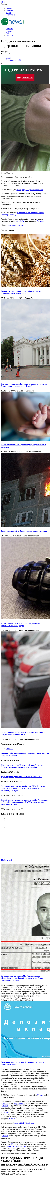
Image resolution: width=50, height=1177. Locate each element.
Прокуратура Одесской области (30, 190)
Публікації (6, 860)
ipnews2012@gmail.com (24, 1123)
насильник (12, 225)
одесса (20, 225)
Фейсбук (20, 221)
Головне (9, 10)
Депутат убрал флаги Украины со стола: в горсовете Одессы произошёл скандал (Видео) (24, 385)
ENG (3, 2)
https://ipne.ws (19, 1104)
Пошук (4, 4)
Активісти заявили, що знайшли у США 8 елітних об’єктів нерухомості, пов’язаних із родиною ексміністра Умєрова (23, 788)
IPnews (5, 1104)
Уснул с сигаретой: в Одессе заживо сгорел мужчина (24, 531)
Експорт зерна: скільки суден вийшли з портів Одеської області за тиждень (21, 292)
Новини (9, 8)
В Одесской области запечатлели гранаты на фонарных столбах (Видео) (20, 624)
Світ (7, 33)
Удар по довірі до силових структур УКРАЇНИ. (21, 777)
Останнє (9, 749)
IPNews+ (40, 1095)
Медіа (8, 13)
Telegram (40, 221)
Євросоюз (10, 35)
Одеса (8, 58)
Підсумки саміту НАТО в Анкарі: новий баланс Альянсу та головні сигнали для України (21, 766)
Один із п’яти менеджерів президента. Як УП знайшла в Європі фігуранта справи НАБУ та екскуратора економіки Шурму (24, 802)
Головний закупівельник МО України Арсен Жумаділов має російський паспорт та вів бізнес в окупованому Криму (23, 978)
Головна (9, 29)
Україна (9, 31)
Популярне (10, 15)
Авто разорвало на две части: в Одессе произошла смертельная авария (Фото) (23, 733)
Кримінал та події (13, 60)
